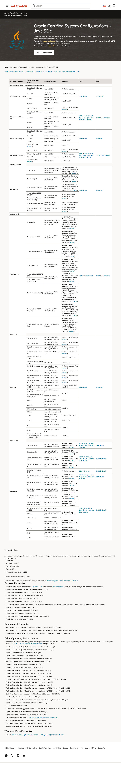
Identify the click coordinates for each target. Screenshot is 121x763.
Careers (65, 748)
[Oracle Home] (18, 5)
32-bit (81, 116)
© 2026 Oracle (9, 748)
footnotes (51, 46)
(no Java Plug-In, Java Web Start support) (86, 445)
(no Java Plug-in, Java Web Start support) (86, 118)
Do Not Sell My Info (30, 748)
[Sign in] (109, 5)
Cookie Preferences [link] (45, 748)
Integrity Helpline (90, 748)
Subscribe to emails (76, 748)
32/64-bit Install (84, 457)
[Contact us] (113, 5)
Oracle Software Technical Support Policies (28, 644)
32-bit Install (83, 96)
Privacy (20, 748)
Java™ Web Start (57, 587)
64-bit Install (89, 116)
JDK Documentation (44, 52)
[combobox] (60, 5)
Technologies (14, 13)
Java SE (23, 13)
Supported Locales (49, 41)
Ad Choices (57, 748)
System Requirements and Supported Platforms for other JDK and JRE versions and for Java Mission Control (42, 71)
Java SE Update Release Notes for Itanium (42, 717)
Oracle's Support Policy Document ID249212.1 (62, 581)
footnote (64, 109)
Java (5, 13)
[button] (7, 5)
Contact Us (101, 748)
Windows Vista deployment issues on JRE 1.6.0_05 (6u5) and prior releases (38, 735)
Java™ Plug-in (37, 587)
